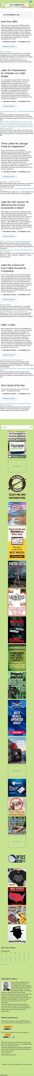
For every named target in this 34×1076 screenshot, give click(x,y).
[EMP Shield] (17, 788)
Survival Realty (5, 51)
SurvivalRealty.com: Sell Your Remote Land (13, 311)
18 (2, 959)
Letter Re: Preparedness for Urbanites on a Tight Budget (13, 73)
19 (6, 959)
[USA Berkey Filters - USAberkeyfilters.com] (17, 825)
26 (6, 961)
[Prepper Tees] (17, 877)
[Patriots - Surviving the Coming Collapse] (17, 574)
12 (6, 957)
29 (20, 961)
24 (29, 959)
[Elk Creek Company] (17, 487)
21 (15, 959)
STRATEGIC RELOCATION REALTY (11, 360)
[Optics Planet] (17, 858)
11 (2, 957)
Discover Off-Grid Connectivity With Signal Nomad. (15, 241)
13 (11, 957)
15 (20, 957)
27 (11, 961)
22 (20, 959)
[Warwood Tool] (17, 915)
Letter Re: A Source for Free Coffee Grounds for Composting (13, 268)
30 (24, 961)
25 (2, 961)
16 (24, 957)
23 (24, 959)
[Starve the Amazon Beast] (17, 807)
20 (11, 959)
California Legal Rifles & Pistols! (10, 181)
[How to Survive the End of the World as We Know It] (17, 657)
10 (29, 956)
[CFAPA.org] (17, 934)
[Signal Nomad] (17, 750)
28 (15, 961)
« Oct (2, 964)
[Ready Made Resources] (17, 685)
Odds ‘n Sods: (8, 325)
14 (15, 957)
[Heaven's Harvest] (17, 602)
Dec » (7, 964)
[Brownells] (17, 543)
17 (29, 957)
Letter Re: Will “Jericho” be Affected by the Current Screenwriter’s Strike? (15, 205)
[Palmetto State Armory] (17, 718)
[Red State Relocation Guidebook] (17, 896)
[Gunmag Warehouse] (17, 629)
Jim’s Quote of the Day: (13, 385)
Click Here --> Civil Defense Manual (11, 58)
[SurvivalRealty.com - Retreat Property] (17, 444)
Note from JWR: (9, 21)
